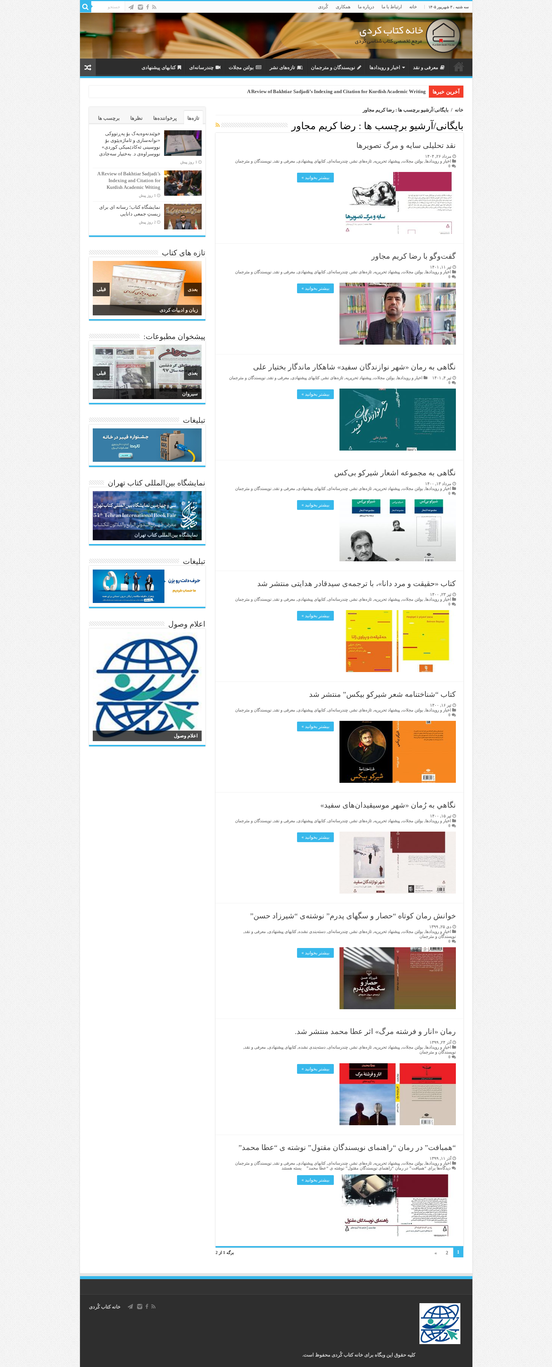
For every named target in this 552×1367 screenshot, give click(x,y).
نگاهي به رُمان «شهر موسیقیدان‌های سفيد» (388, 805)
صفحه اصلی (459, 66)
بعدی (193, 289)
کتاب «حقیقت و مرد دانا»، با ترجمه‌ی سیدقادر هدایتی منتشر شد (356, 583)
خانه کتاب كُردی (105, 1307)
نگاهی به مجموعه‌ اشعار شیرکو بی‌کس (395, 473)
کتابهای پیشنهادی (159, 67)
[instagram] (140, 7)
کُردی (323, 6)
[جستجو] (85, 6)
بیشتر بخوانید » (315, 177)
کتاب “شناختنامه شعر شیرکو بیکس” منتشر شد (382, 694)
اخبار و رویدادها (385, 67)
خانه (413, 6)
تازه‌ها (193, 118)
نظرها (136, 118)
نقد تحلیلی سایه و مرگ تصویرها (406, 145)
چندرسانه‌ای (201, 67)
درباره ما (366, 6)
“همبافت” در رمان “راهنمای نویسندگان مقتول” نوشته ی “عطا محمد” (347, 1147)
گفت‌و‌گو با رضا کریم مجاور (413, 256)
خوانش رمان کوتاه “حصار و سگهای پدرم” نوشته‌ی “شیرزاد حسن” (353, 916)
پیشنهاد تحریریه (387, 161)
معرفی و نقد (425, 67)
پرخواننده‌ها (165, 118)
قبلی (101, 289)
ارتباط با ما (392, 6)
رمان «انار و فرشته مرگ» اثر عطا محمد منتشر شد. (375, 1031)
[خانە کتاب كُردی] (276, 36)
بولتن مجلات (241, 67)
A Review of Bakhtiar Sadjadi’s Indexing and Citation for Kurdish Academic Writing (336, 91)
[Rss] (154, 7)
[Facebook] (147, 7)
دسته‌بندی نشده (312, 931)
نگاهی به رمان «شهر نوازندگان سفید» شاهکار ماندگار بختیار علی (354, 367)
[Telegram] (131, 7)
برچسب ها (109, 118)
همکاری (343, 6)
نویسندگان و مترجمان (333, 67)
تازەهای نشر (282, 67)
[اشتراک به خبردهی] (218, 125)
